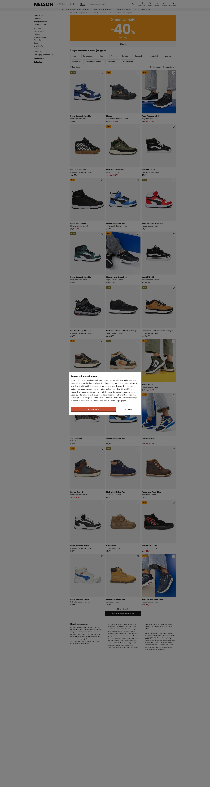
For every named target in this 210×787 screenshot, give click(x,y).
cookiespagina (132, 397)
